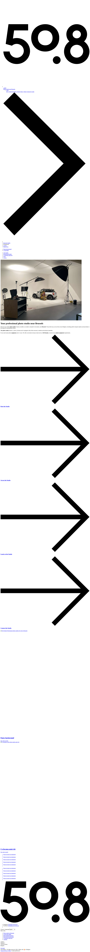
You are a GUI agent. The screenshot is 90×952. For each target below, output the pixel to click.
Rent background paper (8, 937)
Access (5, 257)
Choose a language (5, 929)
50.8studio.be (11, 925)
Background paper (7, 254)
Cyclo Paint (6, 250)
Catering (5, 939)
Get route (3, 948)
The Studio (5, 252)
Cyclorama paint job (7, 255)
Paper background (7, 249)
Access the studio (7, 934)
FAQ (4, 256)
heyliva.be (15, 924)
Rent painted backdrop (8, 935)
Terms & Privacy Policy (6, 950)
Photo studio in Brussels (8, 933)
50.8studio (10, 924)
